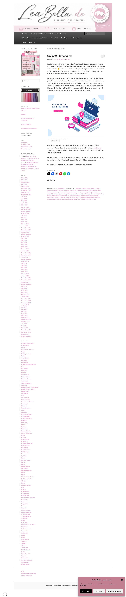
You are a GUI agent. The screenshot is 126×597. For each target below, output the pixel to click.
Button (23, 356)
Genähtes (24, 385)
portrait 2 (77, 197)
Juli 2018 (24, 286)
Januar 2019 (25, 276)
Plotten (23, 489)
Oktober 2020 (25, 232)
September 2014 (26, 336)
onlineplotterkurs (93, 192)
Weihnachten (25, 558)
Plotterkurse (60, 188)
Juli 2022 (24, 196)
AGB (22, 571)
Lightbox (24, 456)
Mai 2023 (24, 184)
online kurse (54, 192)
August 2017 (25, 305)
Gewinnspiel (25, 391)
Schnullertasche (26, 516)
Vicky (23, 552)
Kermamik (24, 422)
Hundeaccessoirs (26, 418)
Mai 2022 (24, 201)
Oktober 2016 (25, 317)
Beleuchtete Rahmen (27, 350)
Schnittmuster (25, 514)
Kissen (23, 427)
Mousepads (24, 468)
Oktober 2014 (25, 334)
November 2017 (26, 301)
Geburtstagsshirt (26, 383)
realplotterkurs (89, 197)
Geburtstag (24, 381)
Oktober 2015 (25, 322)
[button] (122, 580)
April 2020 (24, 244)
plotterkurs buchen (57, 195)
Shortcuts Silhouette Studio (29, 128)
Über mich (25, 34)
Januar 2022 (25, 207)
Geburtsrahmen (26, 379)
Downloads (24, 362)
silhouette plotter (52, 199)
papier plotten (62, 194)
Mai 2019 (24, 267)
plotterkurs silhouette (92, 195)
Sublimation (25, 539)
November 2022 (26, 190)
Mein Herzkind (32, 166)
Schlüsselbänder (26, 512)
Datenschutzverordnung (28, 573)
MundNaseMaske (26, 470)
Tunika (23, 545)
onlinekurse (84, 192)
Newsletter (32, 42)
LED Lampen (25, 452)
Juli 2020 (24, 238)
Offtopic (23, 481)
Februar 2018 (25, 294)
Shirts (23, 520)
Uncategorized (25, 550)
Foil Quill (24, 370)
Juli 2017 (24, 307)
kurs (99, 190)
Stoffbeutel (24, 533)
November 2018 (26, 280)
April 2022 (24, 203)
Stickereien (24, 531)
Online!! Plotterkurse (59, 56)
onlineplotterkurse (52, 194)
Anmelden (24, 142)
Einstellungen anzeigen (114, 591)
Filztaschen (24, 368)
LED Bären (24, 448)
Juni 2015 (24, 324)
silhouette (97, 197)
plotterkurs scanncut (80, 195)
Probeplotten (25, 495)
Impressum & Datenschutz (53, 585)
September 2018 (26, 284)
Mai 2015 (24, 326)
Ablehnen (99, 591)
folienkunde (73, 190)
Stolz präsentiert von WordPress (71, 585)
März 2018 (24, 292)
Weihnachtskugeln (26, 560)
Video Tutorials (26, 554)
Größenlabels (25, 398)
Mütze (23, 472)
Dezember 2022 (26, 188)
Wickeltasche (25, 562)
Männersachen (25, 460)
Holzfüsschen (25, 416)
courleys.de (97, 148)
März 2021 (24, 222)
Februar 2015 (25, 328)
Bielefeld (78, 188)
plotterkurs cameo (68, 195)
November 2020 (26, 230)
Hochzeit (24, 412)
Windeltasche (25, 564)
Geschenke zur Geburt (28, 389)
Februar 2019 (25, 274)
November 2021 (26, 209)
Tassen (23, 543)
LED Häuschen (25, 450)
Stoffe (23, 535)
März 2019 (24, 272)
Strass (23, 537)
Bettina (68, 59)
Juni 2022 (24, 199)
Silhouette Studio (62, 199)
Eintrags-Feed (25, 145)
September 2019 (26, 259)
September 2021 (26, 211)
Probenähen (25, 493)
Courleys (54, 190)
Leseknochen (25, 454)
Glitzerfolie (24, 393)
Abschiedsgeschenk (27, 343)
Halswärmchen (25, 408)
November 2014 (26, 332)
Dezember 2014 (26, 330)
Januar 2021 (25, 226)
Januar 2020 (25, 251)
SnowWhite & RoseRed (28, 525)
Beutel (23, 352)
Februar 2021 (25, 224)
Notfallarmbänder (26, 479)
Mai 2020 (24, 242)
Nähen (23, 475)
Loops (23, 458)
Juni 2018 (24, 288)
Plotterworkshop (64, 197)
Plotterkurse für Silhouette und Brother (42, 34)
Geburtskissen (25, 377)
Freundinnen (25, 375)
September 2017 (26, 303)
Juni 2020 (24, 240)
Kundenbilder (25, 439)
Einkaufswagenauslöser (28, 364)
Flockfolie (66, 190)
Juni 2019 (24, 265)
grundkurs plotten (82, 190)
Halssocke (24, 404)
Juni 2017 (24, 309)
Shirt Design (64, 38)
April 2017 (24, 313)
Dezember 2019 (26, 253)
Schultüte (24, 518)
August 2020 (25, 236)
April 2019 (24, 269)
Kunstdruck (24, 441)
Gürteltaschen (25, 400)
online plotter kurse (64, 192)
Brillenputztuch (26, 354)
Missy (23, 464)
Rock (22, 506)
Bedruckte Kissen (61, 34)
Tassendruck (54, 38)
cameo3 (49, 190)
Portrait (72, 197)
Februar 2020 (25, 249)
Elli (22, 366)
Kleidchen (24, 429)
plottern (57, 197)
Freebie (23, 372)
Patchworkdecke (26, 485)
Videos (23, 556)
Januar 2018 (25, 296)
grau (22, 395)
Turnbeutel (24, 547)
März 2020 (24, 246)
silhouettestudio (71, 199)
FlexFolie (60, 190)
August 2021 (25, 213)
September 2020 (26, 234)
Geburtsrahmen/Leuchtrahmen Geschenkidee (35, 38)
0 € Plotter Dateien (76, 38)
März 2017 (24, 315)
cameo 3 (97, 188)
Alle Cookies (86, 591)
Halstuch (24, 406)
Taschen (23, 541)
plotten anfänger (75, 194)
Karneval (24, 420)
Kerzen (23, 425)
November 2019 (26, 255)
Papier (23, 483)
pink (22, 487)
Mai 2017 (24, 311)
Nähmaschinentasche (27, 477)
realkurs (82, 197)
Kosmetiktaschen (26, 433)
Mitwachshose (25, 466)
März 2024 (24, 180)
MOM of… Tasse (31, 156)
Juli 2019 (24, 263)
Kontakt (24, 42)
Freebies (23, 114)
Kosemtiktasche (26, 431)
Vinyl (78, 199)
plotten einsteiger (85, 194)
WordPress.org (25, 149)
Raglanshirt (24, 504)
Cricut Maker (25, 358)
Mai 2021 (24, 217)
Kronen (23, 437)
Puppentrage (25, 502)
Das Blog (24, 360)
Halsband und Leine (27, 402)
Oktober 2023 (25, 182)
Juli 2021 (24, 215)
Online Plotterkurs (26, 124)
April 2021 (24, 219)
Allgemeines (25, 345)
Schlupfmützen (26, 510)
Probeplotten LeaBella (28, 498)
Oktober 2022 (25, 192)
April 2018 (24, 290)
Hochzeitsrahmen (26, 414)
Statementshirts (26, 529)
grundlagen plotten (92, 190)
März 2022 (24, 205)
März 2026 (24, 178)
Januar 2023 (25, 186)
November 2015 (26, 319)
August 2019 (25, 261)
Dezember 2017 (26, 299)
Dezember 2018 (26, 278)
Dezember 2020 (26, 228)
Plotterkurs (94, 194)
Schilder (23, 508)
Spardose (24, 527)
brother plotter (91, 188)
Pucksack (24, 500)
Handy (23, 410)
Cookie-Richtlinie (26, 575)
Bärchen (23, 348)
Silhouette (24, 522)
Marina (23, 462)
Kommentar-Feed (26, 147)
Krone (23, 435)
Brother (84, 188)
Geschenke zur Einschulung (29, 387)
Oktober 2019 (25, 257)
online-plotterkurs (75, 192)
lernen (49, 192)
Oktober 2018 (25, 282)
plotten (68, 194)
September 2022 (26, 194)
